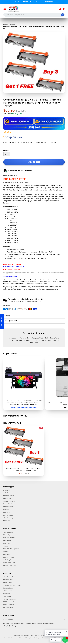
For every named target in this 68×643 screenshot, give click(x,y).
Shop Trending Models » (34, 330)
